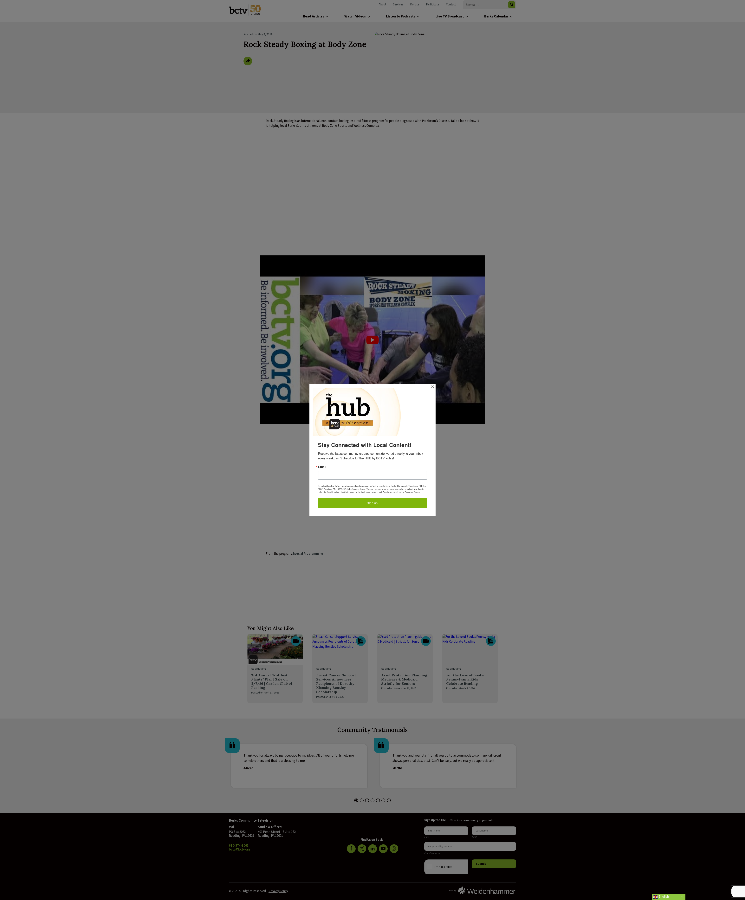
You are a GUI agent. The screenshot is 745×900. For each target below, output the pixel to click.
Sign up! (372, 503)
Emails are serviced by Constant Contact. (402, 492)
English (663, 896)
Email (322, 466)
